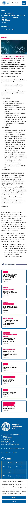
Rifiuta (14, 501)
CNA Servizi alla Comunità (8, 289)
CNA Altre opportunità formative (9, 334)
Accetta (14, 497)
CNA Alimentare (6, 376)
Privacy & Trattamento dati (9, 452)
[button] (24, 3)
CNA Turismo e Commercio (8, 404)
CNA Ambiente (6, 332)
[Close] (26, 480)
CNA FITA (5, 318)
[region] (14, 492)
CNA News (4, 37)
